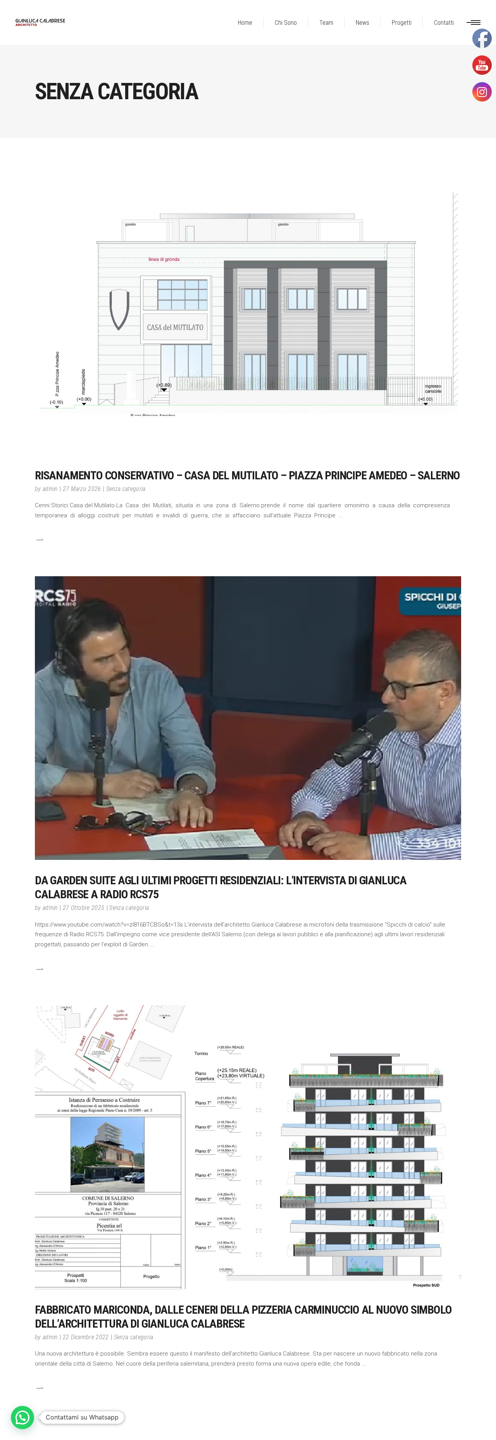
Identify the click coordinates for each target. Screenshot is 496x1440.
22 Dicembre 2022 (86, 1337)
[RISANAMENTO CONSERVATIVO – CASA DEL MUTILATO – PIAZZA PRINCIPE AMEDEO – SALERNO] (248, 304)
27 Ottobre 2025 (84, 907)
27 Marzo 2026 (82, 489)
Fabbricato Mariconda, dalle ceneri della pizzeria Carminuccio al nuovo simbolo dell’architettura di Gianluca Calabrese (243, 1316)
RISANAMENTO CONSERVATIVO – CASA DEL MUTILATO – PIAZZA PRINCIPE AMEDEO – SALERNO (247, 475)
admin (50, 489)
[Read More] (39, 539)
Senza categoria (126, 489)
